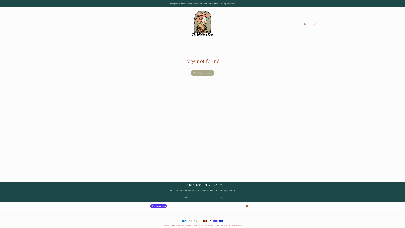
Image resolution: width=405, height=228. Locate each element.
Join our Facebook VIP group (202, 185)
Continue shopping (202, 73)
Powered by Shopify (185, 225)
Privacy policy (209, 225)
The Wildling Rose (173, 225)
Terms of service (221, 225)
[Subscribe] (220, 197)
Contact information (235, 225)
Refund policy (198, 225)
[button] (94, 24)
